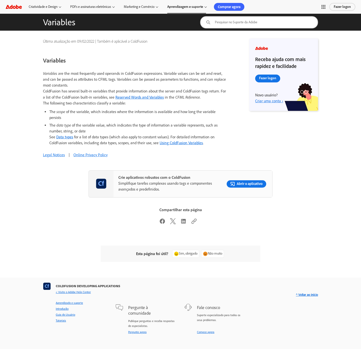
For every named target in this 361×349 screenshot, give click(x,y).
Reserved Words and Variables (139, 97)
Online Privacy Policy (90, 155)
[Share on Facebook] (162, 222)
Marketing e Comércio (139, 7)
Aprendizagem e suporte (185, 7)
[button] (323, 7)
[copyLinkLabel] (194, 222)
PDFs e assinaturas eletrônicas (90, 7)
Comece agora (205, 332)
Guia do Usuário (65, 314)
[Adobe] (14, 6)
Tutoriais (61, 320)
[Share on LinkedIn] (183, 222)
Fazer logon (342, 7)
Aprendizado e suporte (69, 303)
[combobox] (259, 22)
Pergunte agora (137, 332)
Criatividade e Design (43, 7)
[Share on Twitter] (173, 222)
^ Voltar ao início (307, 295)
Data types (64, 137)
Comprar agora (229, 7)
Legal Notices (54, 155)
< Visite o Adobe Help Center (73, 292)
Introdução (62, 308)
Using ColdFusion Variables (181, 143)
